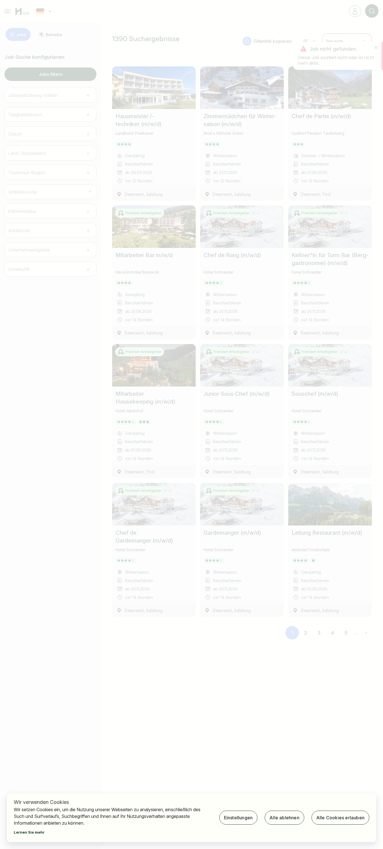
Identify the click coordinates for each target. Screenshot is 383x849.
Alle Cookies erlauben (340, 817)
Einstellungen (238, 817)
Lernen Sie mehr (29, 832)
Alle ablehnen (284, 817)
